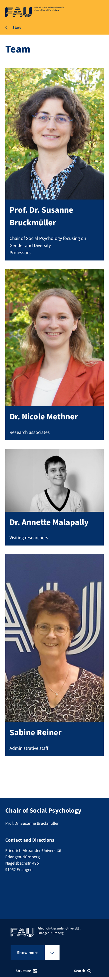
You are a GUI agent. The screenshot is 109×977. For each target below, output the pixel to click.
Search (79, 971)
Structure (23, 971)
